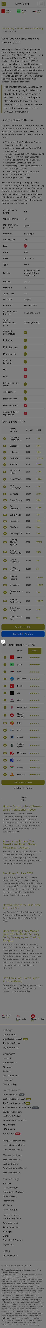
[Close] (3, 642)
